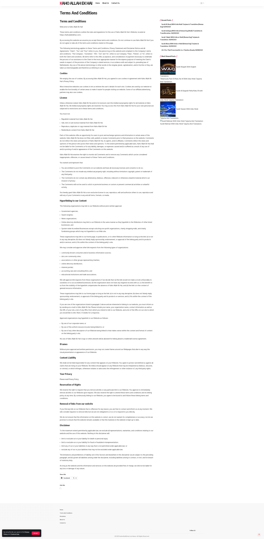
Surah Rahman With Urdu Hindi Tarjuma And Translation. (181, 124)
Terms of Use (15, 534)
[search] (197, 3)
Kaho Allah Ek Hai (76, 3)
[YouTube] (191, 3)
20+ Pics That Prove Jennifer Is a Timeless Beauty (178, 50)
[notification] (194, 3)
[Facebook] (187, 3)
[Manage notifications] (259, 534)
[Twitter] (189, 3)
